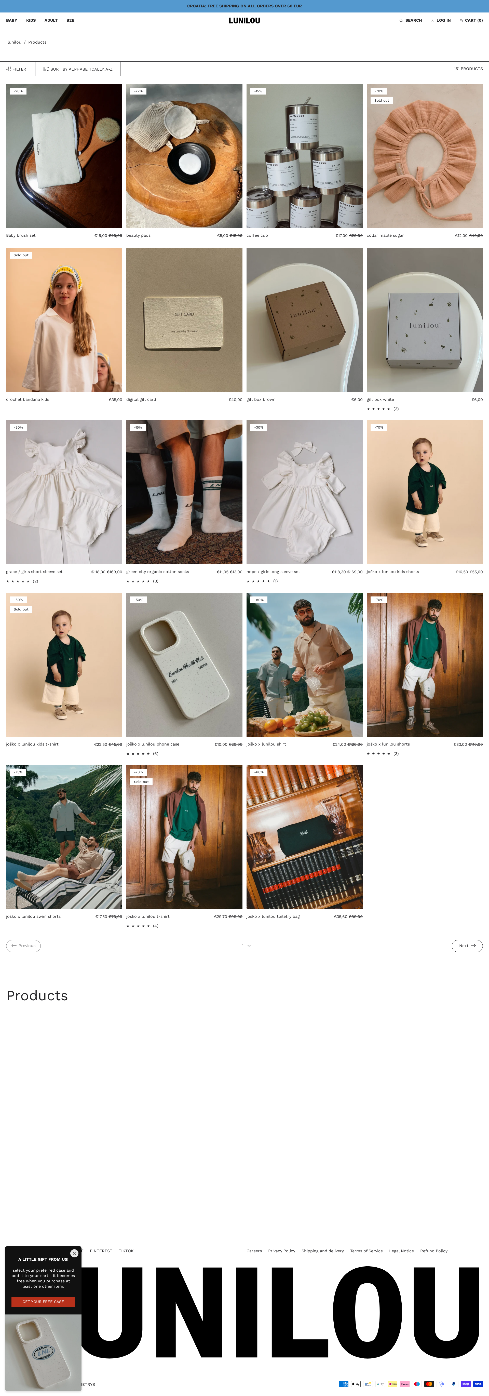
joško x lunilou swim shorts (33, 916)
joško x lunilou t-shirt (148, 916)
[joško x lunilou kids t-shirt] (64, 665)
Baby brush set (21, 235)
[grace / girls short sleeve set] (64, 492)
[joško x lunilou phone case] (184, 665)
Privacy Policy (281, 1250)
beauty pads (138, 235)
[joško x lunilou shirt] (305, 665)
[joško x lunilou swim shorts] (64, 837)
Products (37, 42)
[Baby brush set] (64, 156)
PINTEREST (101, 1250)
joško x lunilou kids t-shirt (32, 744)
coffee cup (257, 235)
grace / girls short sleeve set (34, 571)
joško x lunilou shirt (266, 744)
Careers (254, 1250)
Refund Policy (433, 1250)
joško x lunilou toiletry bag (273, 916)
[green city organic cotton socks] (184, 492)
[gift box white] (425, 320)
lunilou (14, 42)
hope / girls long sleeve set (273, 571)
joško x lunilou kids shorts (393, 571)
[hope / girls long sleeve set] (305, 492)
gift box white (380, 399)
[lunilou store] (244, 21)
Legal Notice (401, 1250)
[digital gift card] (184, 320)
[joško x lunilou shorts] (425, 665)
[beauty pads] (184, 156)
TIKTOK (126, 1250)
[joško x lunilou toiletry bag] (305, 837)
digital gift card (141, 399)
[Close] (74, 1253)
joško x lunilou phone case (152, 744)
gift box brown (261, 399)
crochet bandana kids (27, 399)
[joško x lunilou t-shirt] (184, 837)
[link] (23, 946)
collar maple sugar (385, 235)
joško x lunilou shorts (388, 744)
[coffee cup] (305, 156)
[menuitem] (11, 20)
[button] (411, 20)
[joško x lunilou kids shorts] (425, 492)
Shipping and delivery (323, 1250)
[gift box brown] (305, 320)
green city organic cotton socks (157, 571)
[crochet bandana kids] (64, 320)
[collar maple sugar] (425, 156)
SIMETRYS (85, 1384)
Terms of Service (366, 1250)
